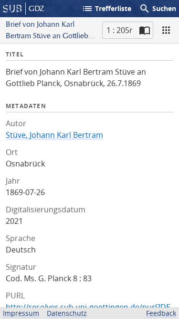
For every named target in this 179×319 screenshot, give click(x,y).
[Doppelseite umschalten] (144, 30)
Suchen (157, 8)
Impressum (21, 313)
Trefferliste (106, 8)
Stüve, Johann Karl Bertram (54, 135)
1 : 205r (119, 30)
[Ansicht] (166, 30)
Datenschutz (67, 313)
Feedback (161, 313)
